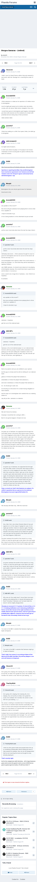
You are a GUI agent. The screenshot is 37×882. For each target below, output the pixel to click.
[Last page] (34, 63)
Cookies (22, 879)
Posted (13, 71)
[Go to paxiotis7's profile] (3, 127)
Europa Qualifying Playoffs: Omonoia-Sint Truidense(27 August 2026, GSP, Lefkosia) (18, 830)
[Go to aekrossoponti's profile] (3, 142)
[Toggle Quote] (4, 244)
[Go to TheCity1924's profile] (3, 684)
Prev (5, 63)
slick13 (5, 55)
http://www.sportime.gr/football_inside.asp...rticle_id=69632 (17, 167)
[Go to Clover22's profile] (3, 71)
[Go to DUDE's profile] (3, 162)
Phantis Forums (9, 2)
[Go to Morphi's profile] (3, 184)
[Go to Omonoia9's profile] (4, 829)
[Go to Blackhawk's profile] (4, 822)
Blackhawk (9, 825)
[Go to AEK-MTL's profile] (3, 332)
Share (9, 791)
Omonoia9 (9, 834)
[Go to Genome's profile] (3, 287)
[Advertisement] (18, 28)
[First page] (2, 63)
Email (10, 872)
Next (31, 63)
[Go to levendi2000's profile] (3, 97)
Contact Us (15, 879)
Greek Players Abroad (20, 57)
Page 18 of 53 (18, 63)
